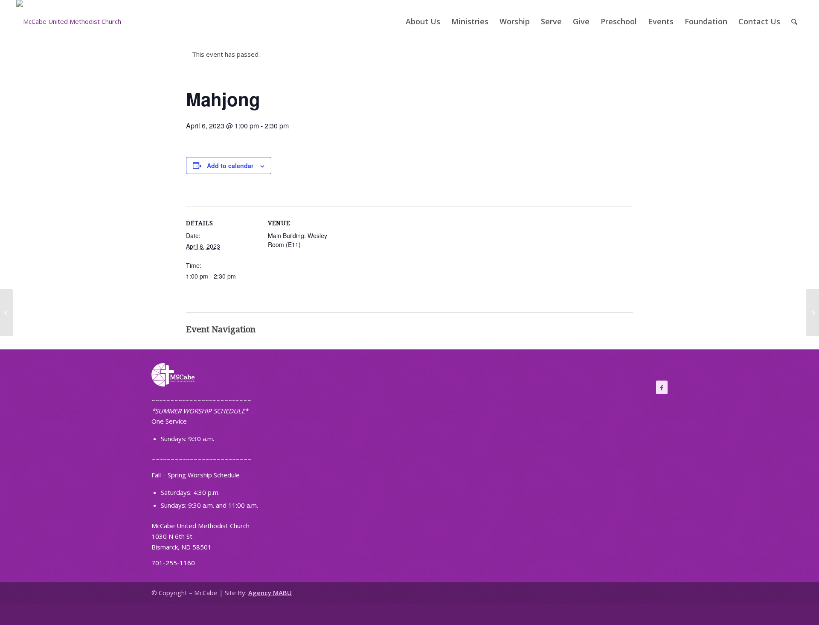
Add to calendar (230, 165)
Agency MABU (270, 592)
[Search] (794, 21)
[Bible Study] (6, 312)
